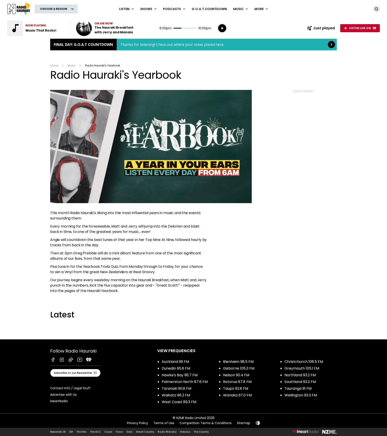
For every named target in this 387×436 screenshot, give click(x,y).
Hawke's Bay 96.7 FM (180, 375)
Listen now (104, 28)
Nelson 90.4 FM (236, 375)
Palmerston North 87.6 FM (185, 381)
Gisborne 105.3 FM (238, 368)
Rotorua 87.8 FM (237, 381)
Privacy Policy (137, 423)
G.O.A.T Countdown (209, 9)
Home (54, 65)
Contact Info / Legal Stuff (70, 388)
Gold (129, 432)
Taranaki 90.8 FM (176, 388)
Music (72, 65)
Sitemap (243, 423)
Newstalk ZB (57, 432)
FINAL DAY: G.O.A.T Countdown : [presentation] (193, 44)
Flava (119, 432)
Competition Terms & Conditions (206, 423)
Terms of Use (163, 423)
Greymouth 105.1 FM (301, 368)
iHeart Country (145, 432)
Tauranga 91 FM (298, 388)
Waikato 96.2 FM (176, 395)
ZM (71, 432)
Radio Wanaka (167, 432)
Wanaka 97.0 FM (237, 395)
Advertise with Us (63, 394)
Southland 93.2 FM (300, 381)
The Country (201, 432)
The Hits (81, 432)
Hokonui (185, 432)
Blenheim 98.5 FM (238, 361)
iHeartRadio (59, 401)
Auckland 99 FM (175, 361)
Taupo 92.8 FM (235, 388)
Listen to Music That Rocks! (35, 28)
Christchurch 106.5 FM (303, 361)
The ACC (95, 432)
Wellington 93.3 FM (300, 395)
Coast (108, 432)
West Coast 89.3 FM (179, 401)
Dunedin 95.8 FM (176, 368)
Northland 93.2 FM (300, 375)
